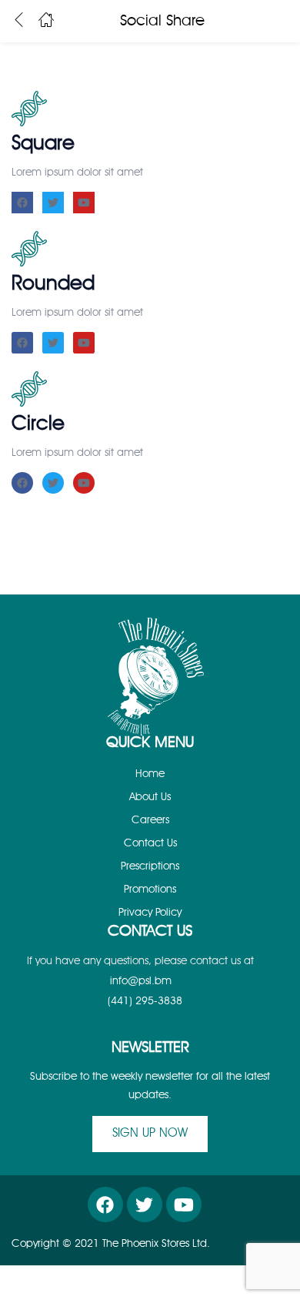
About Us (150, 797)
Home (150, 774)
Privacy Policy (150, 912)
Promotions (150, 889)
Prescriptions (150, 866)
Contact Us (150, 843)
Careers (150, 820)
